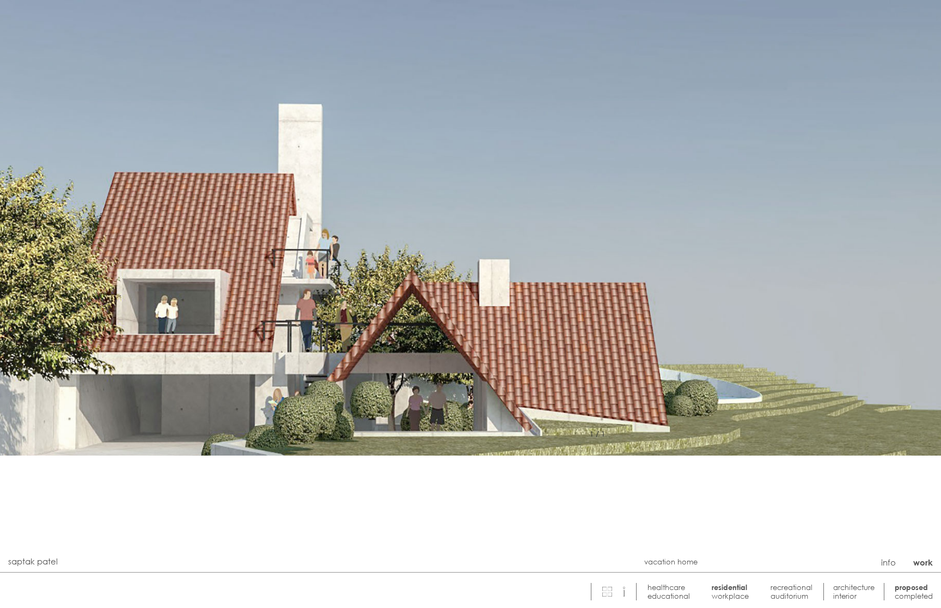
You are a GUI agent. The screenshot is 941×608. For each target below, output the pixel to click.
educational (668, 596)
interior (845, 596)
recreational (791, 587)
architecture (854, 587)
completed (914, 596)
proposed (911, 587)
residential (729, 587)
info (888, 562)
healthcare (666, 587)
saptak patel (33, 561)
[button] (624, 591)
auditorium (789, 596)
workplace (730, 596)
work (923, 562)
